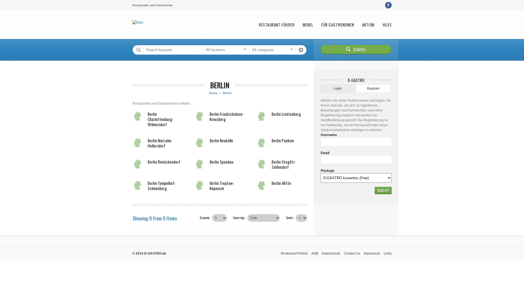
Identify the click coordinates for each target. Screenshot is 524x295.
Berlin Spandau (221, 162)
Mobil (308, 24)
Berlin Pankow (283, 140)
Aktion (368, 24)
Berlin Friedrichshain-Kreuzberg (227, 116)
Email (325, 153)
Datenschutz (331, 253)
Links (388, 253)
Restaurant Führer (276, 24)
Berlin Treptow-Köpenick (222, 185)
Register (373, 88)
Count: (205, 218)
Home (213, 93)
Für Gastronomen (337, 24)
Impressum (372, 253)
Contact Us (352, 253)
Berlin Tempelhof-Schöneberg (162, 185)
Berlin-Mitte (281, 183)
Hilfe (387, 24)
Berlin (227, 93)
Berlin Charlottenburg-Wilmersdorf (161, 119)
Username (329, 135)
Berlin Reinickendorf (164, 162)
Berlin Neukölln (221, 140)
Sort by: (239, 218)
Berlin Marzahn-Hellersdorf (160, 143)
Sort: (290, 218)
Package (327, 171)
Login (338, 88)
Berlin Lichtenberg (286, 114)
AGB (314, 253)
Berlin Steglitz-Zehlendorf (284, 164)
